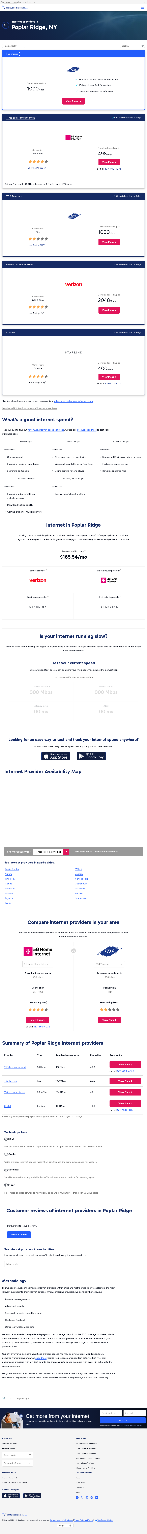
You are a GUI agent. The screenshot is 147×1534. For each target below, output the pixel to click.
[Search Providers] (30, 1455)
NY (11, 1398)
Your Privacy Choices (105, 1520)
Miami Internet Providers (85, 1463)
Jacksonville (81, 883)
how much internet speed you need (46, 429)
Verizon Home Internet (19, 264)
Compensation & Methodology (61, 1520)
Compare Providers (9, 1444)
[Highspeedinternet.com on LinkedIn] (96, 1498)
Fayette (9, 898)
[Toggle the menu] (142, 7)
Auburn (79, 874)
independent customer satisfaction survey (73, 401)
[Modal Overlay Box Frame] (73, 1418)
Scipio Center (12, 869)
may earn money (10, 2)
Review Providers (8, 1448)
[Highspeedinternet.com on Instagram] (86, 1498)
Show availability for (19, 851)
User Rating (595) (37, 167)
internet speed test (86, 429)
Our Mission (80, 1483)
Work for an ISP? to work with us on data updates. (29, 408)
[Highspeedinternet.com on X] (82, 1498)
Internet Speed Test (9, 1478)
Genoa (8, 883)
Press (78, 1493)
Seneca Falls (81, 878)
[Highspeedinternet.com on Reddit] (91, 1498)
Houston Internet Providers (86, 1453)
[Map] (73, 816)
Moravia (9, 893)
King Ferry (10, 878)
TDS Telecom (14, 196)
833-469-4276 (113, 168)
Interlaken (10, 888)
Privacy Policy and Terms (83, 1520)
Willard (78, 869)
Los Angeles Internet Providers (87, 1444)
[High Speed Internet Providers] (15, 7)
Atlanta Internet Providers (85, 1468)
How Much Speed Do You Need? (14, 1483)
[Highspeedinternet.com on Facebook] (77, 1498)
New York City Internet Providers (88, 1458)
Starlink (10, 332)
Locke (8, 903)
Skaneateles (81, 898)
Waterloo (80, 888)
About (78, 1478)
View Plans (70, 101)
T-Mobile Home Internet (20, 117)
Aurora (8, 874)
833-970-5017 (113, 383)
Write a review (19, 1234)
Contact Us (80, 1488)
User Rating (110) (36, 245)
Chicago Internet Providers (86, 1448)
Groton (79, 893)
